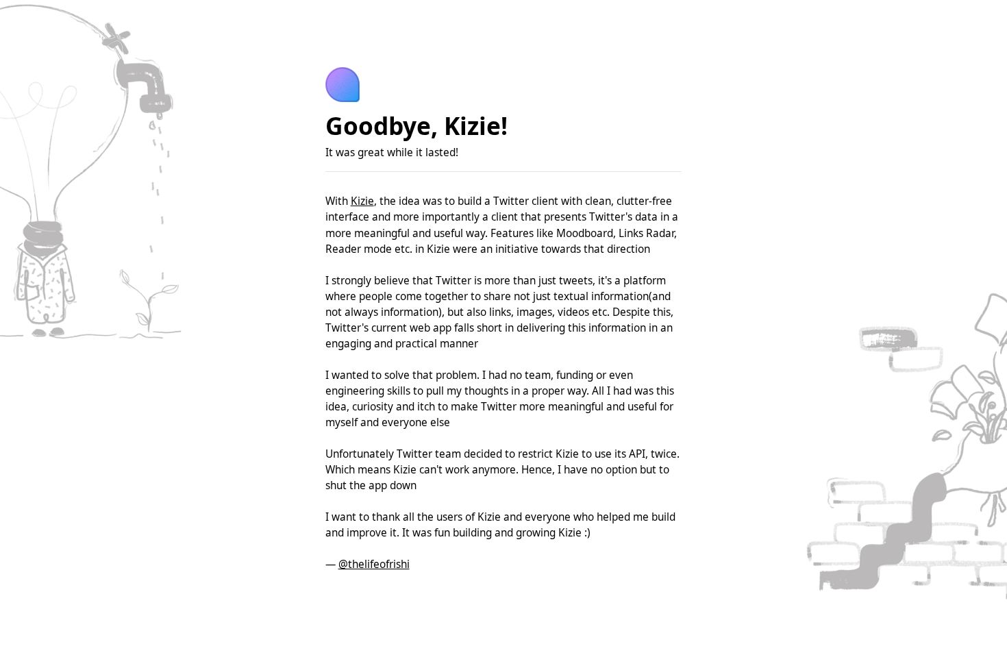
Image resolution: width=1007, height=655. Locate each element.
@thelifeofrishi (374, 564)
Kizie (362, 201)
